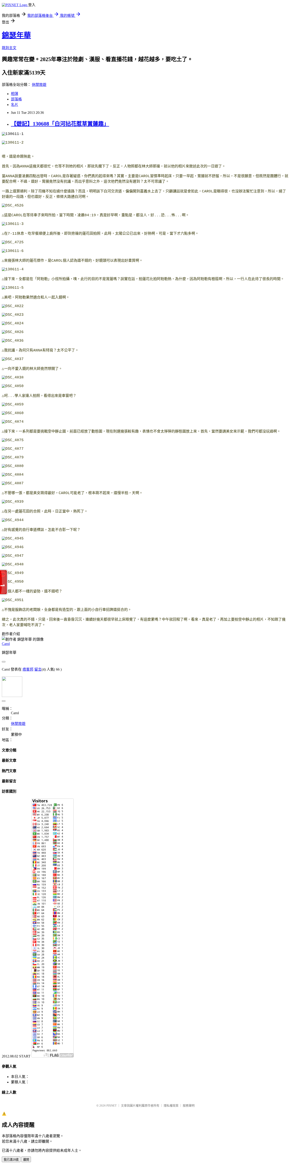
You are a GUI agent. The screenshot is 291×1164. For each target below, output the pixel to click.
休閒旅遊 (39, 85)
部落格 (16, 99)
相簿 (14, 94)
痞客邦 (28, 669)
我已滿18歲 (11, 1159)
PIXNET (111, 1105)
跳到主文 (9, 48)
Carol (6, 644)
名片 (14, 105)
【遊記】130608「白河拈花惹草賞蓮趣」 (60, 124)
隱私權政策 (171, 1105)
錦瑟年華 (16, 35)
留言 (38, 669)
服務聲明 (189, 1105)
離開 (26, 1159)
